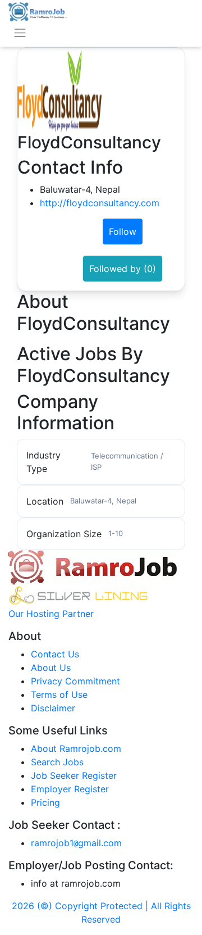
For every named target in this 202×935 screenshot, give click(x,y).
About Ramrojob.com (76, 748)
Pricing (45, 802)
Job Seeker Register (74, 775)
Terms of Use (59, 694)
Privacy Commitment (75, 681)
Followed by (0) (122, 268)
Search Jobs (57, 762)
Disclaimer (53, 708)
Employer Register (70, 789)
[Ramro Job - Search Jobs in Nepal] (37, 10)
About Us (51, 667)
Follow (122, 231)
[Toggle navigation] (19, 32)
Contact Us (55, 654)
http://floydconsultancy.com (99, 202)
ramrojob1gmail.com (76, 842)
